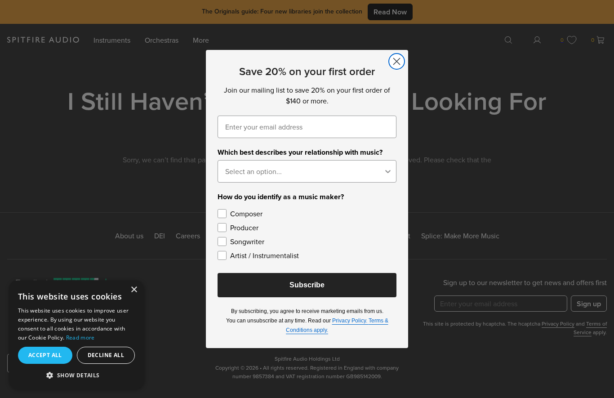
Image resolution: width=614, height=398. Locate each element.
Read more (80, 337)
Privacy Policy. (350, 321)
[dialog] (76, 334)
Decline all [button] (106, 355)
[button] (76, 375)
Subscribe (307, 285)
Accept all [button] (45, 355)
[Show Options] (387, 171)
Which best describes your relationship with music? (300, 152)
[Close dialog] (397, 61)
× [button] (133, 289)
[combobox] (304, 171)
